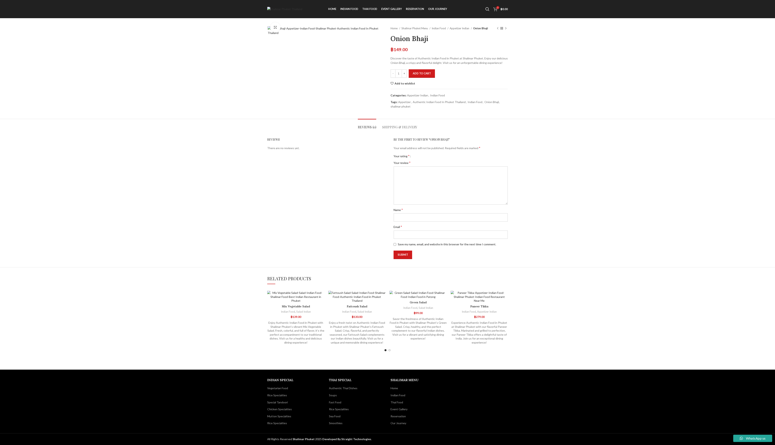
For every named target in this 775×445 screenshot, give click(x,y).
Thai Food (397, 402)
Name (398, 210)
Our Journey (398, 423)
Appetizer (404, 102)
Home (394, 28)
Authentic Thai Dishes (343, 388)
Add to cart (422, 73)
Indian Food (439, 28)
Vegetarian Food (277, 388)
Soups (333, 395)
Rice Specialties (277, 395)
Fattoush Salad (357, 306)
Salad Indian (303, 311)
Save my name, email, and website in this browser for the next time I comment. (447, 244)
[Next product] (506, 28)
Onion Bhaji (491, 102)
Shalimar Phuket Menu (414, 28)
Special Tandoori (277, 402)
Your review (402, 163)
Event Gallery (399, 409)
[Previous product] (498, 28)
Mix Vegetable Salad (296, 306)
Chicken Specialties (279, 409)
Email (398, 227)
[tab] (367, 125)
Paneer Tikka (479, 306)
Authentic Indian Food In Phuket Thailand (439, 102)
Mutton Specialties (279, 416)
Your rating (401, 156)
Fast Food (335, 402)
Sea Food (334, 416)
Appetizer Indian (460, 28)
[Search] (487, 9)
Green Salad (418, 302)
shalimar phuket (401, 106)
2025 (307, 439)
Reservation (398, 416)
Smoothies (335, 423)
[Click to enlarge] (275, 27)
